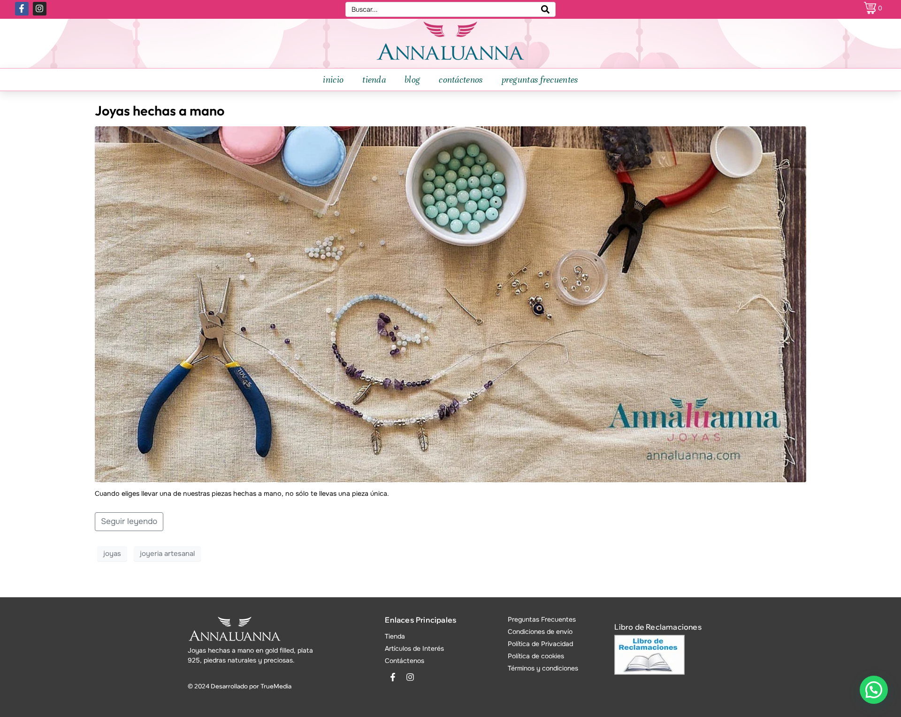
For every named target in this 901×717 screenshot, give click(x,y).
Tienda (395, 636)
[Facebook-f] (22, 8)
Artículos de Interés (414, 648)
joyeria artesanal (167, 553)
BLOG (412, 79)
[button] (874, 690)
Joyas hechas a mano (159, 110)
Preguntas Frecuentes (542, 619)
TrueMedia (275, 686)
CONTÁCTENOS (460, 79)
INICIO (333, 79)
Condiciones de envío (540, 631)
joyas (112, 553)
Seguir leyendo (129, 521)
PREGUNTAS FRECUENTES (540, 79)
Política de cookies (536, 656)
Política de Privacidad (540, 644)
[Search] (545, 9)
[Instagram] (39, 8)
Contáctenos (404, 660)
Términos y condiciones (543, 668)
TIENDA (374, 79)
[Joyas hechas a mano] (450, 304)
